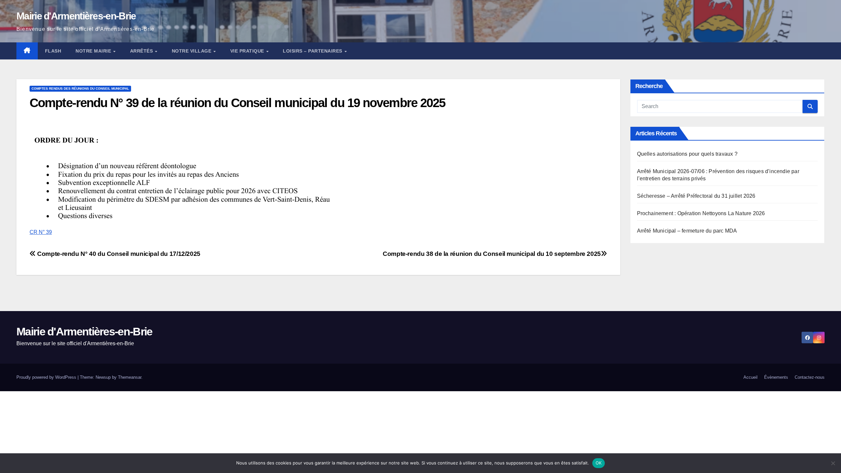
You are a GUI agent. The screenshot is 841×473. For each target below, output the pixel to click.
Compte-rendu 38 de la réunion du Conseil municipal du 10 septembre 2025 (492, 253)
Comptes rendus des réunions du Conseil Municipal (80, 88)
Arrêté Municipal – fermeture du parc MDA (687, 231)
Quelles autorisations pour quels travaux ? (687, 154)
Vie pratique (248, 51)
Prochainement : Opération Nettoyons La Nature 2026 (701, 213)
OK (599, 462)
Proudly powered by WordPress (47, 377)
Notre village (192, 51)
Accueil (750, 377)
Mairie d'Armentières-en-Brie (76, 16)
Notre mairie (94, 51)
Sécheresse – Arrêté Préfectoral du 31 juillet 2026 (696, 196)
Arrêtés (142, 51)
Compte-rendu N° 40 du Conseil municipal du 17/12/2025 (118, 253)
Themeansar (129, 377)
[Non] (833, 463)
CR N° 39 (41, 232)
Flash (53, 51)
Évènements (776, 377)
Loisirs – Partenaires (313, 51)
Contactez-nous (810, 377)
